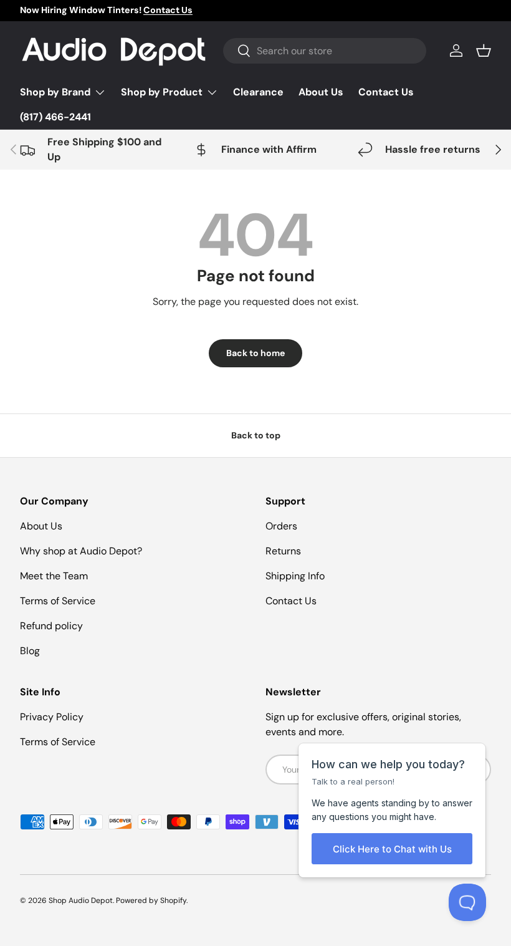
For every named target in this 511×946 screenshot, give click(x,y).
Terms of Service (57, 600)
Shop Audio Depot (81, 900)
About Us (320, 92)
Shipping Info (295, 575)
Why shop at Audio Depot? (81, 550)
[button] (483, 50)
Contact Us (386, 92)
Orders (281, 526)
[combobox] (324, 51)
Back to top (255, 435)
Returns (283, 550)
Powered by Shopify (151, 900)
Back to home (255, 353)
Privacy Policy (52, 716)
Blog (30, 650)
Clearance (258, 92)
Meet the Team (54, 575)
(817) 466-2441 (55, 116)
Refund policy (51, 625)
